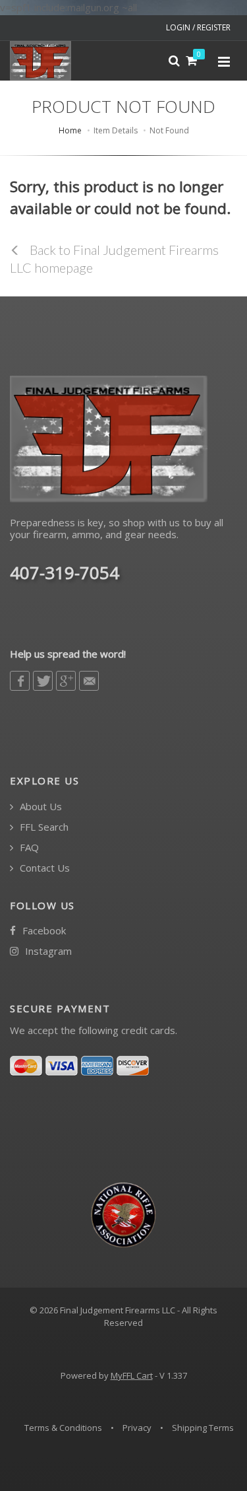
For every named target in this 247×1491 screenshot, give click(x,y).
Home (70, 130)
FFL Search (43, 827)
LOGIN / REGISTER (198, 27)
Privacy (137, 1428)
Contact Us (43, 868)
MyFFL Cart (132, 1375)
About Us (39, 806)
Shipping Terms (203, 1428)
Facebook (43, 930)
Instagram (47, 951)
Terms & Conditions (63, 1428)
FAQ (28, 847)
